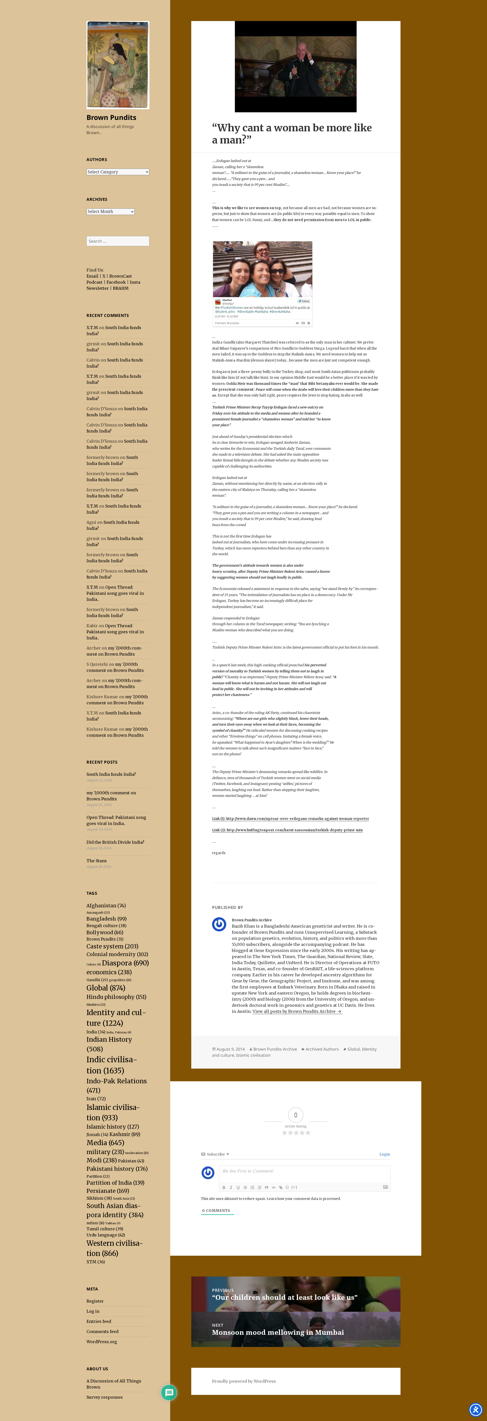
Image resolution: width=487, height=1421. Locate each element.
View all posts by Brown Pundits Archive (295, 1011)
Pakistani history (117, 1168)
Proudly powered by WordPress (244, 1381)
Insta (135, 282)
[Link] (280, 1187)
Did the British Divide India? (115, 842)
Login (384, 1154)
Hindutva (96, 1004)
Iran (96, 1099)
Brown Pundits (111, 117)
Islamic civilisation (253, 1055)
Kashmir (124, 1134)
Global (106, 988)
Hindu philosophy (116, 997)
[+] (294, 1187)
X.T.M (92, 327)
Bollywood (104, 932)
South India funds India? (111, 774)
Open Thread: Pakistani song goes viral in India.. (115, 593)
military (105, 1152)
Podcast (94, 282)
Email (92, 276)
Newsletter (97, 288)
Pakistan (131, 1160)
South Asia (124, 1198)
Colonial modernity (117, 954)
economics (109, 972)
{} (287, 1187)
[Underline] (238, 1187)
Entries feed (98, 1321)
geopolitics (120, 980)
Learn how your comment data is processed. (304, 1199)
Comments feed (102, 1331)
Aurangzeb (98, 912)
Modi (101, 1160)
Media (105, 1143)
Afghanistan (106, 906)
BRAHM (121, 288)
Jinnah (97, 1134)
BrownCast (120, 276)
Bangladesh (106, 919)
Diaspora (125, 963)
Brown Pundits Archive (275, 1049)
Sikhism (99, 1198)
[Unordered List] (259, 1187)
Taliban (112, 1223)
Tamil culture (104, 1228)
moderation (137, 1153)
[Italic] (231, 1187)
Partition (98, 1176)
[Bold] (224, 1187)
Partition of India (115, 1183)
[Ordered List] (252, 1187)
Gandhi (97, 980)
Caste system (112, 946)
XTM (95, 1261)
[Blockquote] (266, 1187)
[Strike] (245, 1187)
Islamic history (112, 1127)
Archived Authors (322, 1049)
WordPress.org (101, 1341)
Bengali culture (106, 925)
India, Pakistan (119, 1032)
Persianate (107, 1191)
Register (95, 1301)
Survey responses (104, 1397)
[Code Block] (273, 1187)
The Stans (96, 860)
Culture (93, 964)
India (96, 1032)
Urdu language (105, 1234)
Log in (92, 1311)
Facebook (116, 282)
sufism (95, 1223)
